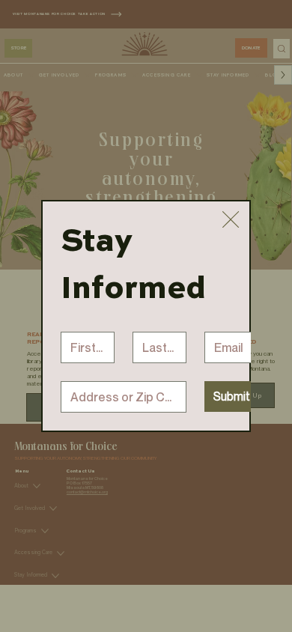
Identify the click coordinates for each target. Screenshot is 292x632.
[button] (230, 220)
